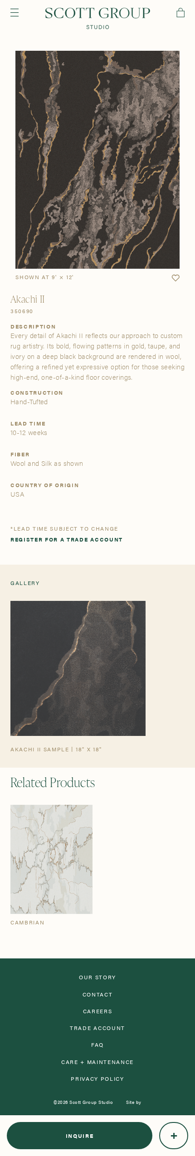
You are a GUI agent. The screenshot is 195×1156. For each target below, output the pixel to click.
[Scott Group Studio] (98, 18)
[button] (175, 278)
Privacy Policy (97, 1078)
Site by (133, 1102)
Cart (180, 12)
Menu (14, 12)
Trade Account (97, 1027)
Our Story (97, 977)
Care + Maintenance (97, 1061)
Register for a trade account (66, 539)
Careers (97, 1011)
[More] (173, 1135)
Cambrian (27, 922)
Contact (98, 994)
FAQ (97, 1044)
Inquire (80, 1136)
